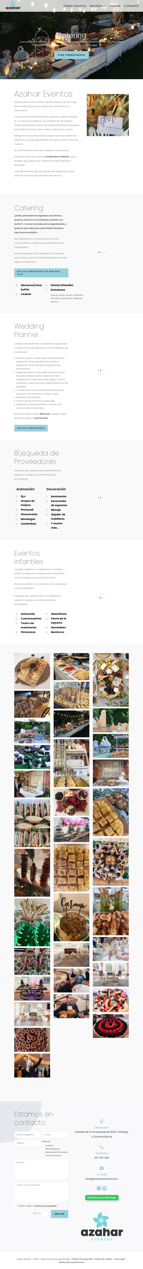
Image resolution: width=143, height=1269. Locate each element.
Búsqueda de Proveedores (57, 1152)
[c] (102, 375)
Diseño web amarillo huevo (71, 1262)
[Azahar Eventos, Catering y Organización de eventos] (102, 257)
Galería (114, 6)
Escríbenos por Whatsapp (101, 1198)
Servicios (96, 6)
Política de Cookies (103, 1259)
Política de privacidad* (46, 1206)
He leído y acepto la (37, 1206)
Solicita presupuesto (31, 428)
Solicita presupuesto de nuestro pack (38, 272)
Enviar (59, 1214)
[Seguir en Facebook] (99, 1188)
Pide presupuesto (71, 55)
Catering (49, 1146)
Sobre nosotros (74, 6)
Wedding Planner (71, 35)
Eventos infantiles (53, 1155)
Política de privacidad (82, 1259)
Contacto (131, 6)
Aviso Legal (120, 1259)
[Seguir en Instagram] (104, 1188)
